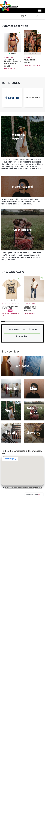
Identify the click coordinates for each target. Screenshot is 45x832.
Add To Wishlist (19, 32)
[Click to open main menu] (39, 10)
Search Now (22, 336)
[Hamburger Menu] (7, 16)
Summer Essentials (15, 26)
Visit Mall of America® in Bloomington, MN (23, 488)
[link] (22, 16)
